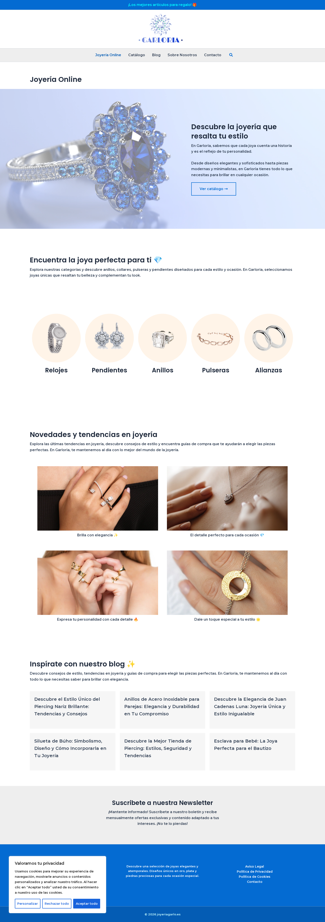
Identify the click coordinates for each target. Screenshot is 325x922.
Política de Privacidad (255, 872)
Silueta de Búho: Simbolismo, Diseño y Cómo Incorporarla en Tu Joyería (70, 748)
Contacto (254, 882)
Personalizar (27, 904)
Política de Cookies (254, 877)
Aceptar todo (87, 904)
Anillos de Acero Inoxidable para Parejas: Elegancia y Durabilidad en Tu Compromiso (161, 706)
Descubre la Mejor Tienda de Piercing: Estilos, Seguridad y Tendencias (158, 748)
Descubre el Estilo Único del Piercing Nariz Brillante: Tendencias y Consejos (67, 706)
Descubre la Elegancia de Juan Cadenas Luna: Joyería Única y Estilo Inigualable (250, 706)
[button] (231, 55)
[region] (57, 884)
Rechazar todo (57, 904)
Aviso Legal (254, 866)
